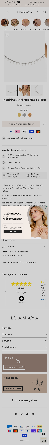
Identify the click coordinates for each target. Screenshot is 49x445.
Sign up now (13, 231)
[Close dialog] (46, 207)
